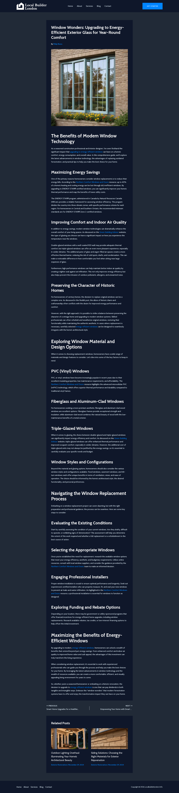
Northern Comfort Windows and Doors (92, 182)
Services (89, 6)
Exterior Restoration (59, 765)
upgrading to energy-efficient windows (86, 152)
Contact (107, 6)
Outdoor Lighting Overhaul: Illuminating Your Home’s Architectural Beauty (65, 756)
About (79, 6)
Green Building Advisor (109, 232)
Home (70, 6)
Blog (99, 6)
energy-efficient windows (87, 326)
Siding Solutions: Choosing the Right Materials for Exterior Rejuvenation (106, 756)
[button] (152, 6)
